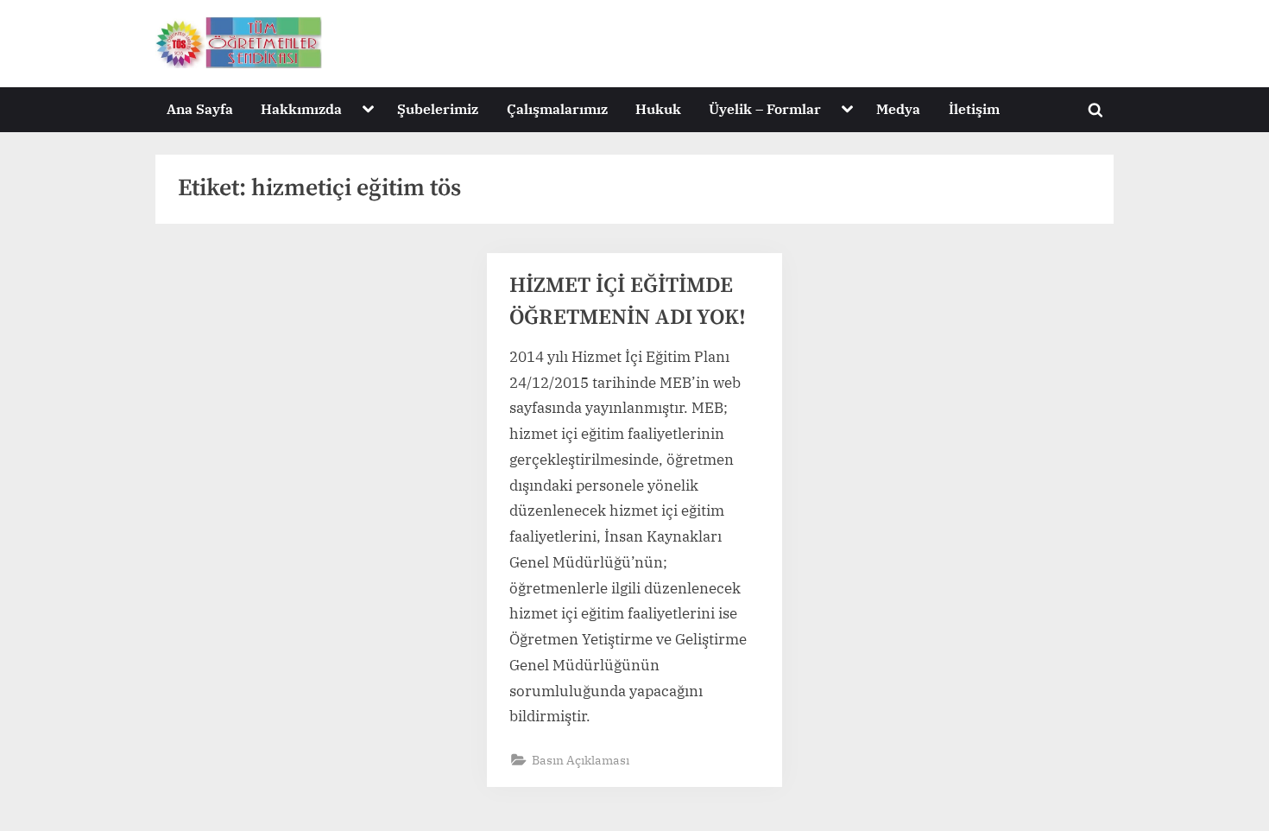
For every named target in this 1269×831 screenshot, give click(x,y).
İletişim (974, 108)
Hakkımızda (301, 108)
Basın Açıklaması (580, 760)
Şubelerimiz (437, 108)
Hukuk (658, 108)
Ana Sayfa (200, 108)
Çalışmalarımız (557, 108)
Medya (898, 108)
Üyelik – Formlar (765, 108)
